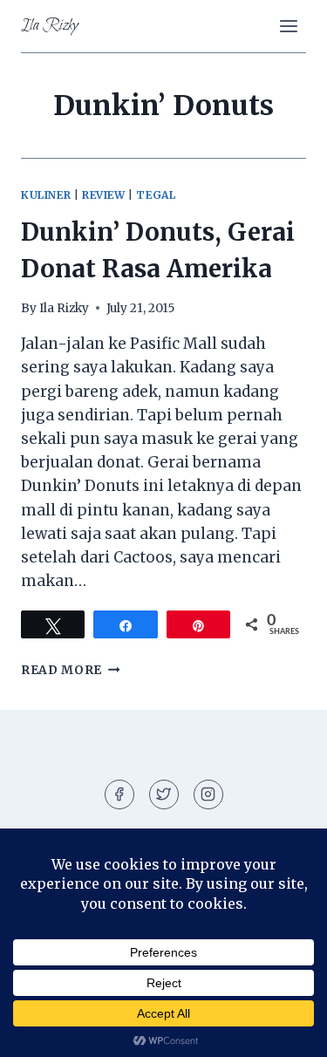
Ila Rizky (64, 308)
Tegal (155, 194)
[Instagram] (208, 794)
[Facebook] (119, 794)
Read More (70, 670)
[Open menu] (288, 25)
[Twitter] (164, 794)
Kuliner (46, 194)
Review (104, 194)
